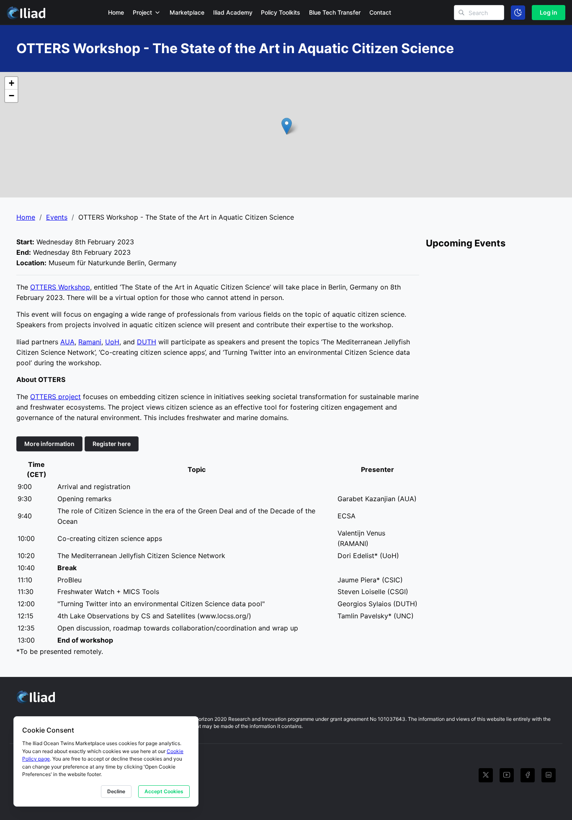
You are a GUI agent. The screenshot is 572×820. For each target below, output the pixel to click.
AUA (67, 342)
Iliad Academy (233, 12)
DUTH (146, 342)
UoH (112, 342)
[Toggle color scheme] (518, 12)
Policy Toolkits (280, 12)
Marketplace (187, 12)
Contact (380, 12)
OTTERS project (55, 396)
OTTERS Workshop (60, 287)
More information (49, 443)
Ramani (89, 342)
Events (56, 217)
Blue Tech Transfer (335, 12)
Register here (112, 443)
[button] (286, 126)
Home (116, 12)
